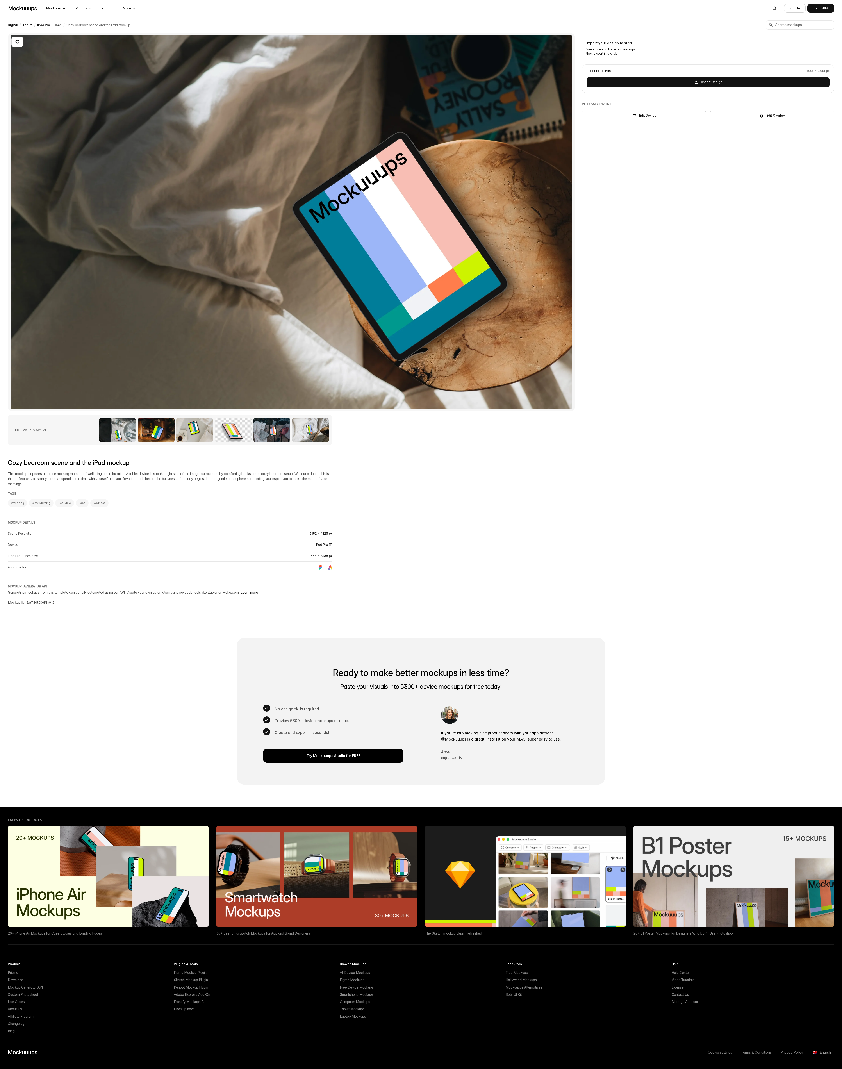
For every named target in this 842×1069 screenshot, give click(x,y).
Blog (11, 1031)
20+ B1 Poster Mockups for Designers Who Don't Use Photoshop (683, 933)
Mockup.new (184, 1009)
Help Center (681, 973)
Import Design (711, 82)
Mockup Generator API (25, 987)
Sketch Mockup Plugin (191, 980)
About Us (15, 1009)
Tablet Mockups (352, 1009)
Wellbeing (17, 503)
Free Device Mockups (357, 987)
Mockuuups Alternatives (524, 987)
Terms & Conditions (756, 1052)
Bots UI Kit (514, 994)
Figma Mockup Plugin (190, 973)
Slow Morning (41, 503)
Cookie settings (720, 1052)
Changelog (16, 1024)
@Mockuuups (453, 739)
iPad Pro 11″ (324, 544)
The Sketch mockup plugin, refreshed (453, 933)
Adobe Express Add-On (192, 994)
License (678, 987)
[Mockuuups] (22, 8)
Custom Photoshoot (23, 994)
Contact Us (680, 994)
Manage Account (685, 1002)
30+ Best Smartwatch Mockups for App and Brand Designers (263, 933)
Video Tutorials (683, 980)
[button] (56, 8)
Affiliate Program (21, 1016)
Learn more (249, 592)
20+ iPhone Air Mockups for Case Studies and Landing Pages (55, 933)
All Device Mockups (355, 973)
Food (82, 503)
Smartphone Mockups (357, 994)
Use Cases (16, 1002)
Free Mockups (517, 973)
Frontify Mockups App (191, 1002)
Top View (64, 503)
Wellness (99, 503)
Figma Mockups (352, 980)
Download (15, 980)
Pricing (107, 8)
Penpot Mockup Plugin (191, 987)
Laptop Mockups (353, 1016)
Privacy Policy (791, 1052)
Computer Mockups (355, 1002)
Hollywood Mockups (521, 980)
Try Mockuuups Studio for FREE (333, 755)
